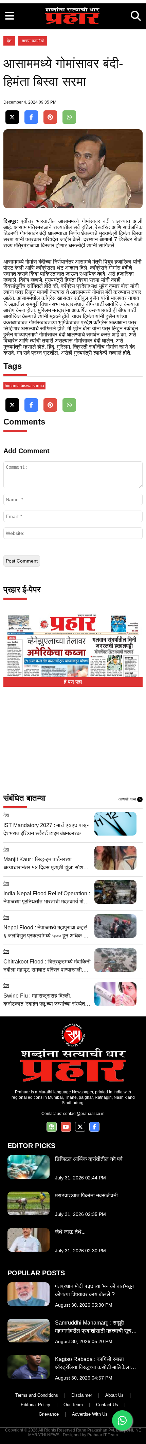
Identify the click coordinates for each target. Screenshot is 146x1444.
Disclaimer (81, 1395)
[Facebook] (31, 117)
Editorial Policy (35, 1404)
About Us (114, 1395)
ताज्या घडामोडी (33, 40)
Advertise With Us (90, 1414)
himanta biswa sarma (24, 385)
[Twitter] (12, 117)
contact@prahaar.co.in (84, 1113)
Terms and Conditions (36, 1395)
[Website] (52, 1127)
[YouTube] (66, 1127)
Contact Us (107, 1404)
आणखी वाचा (129, 799)
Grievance (49, 1414)
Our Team (73, 1404)
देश (9, 40)
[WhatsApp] (69, 117)
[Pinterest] (50, 117)
